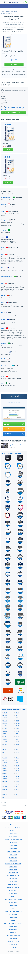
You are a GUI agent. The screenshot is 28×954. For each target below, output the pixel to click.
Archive (13, 896)
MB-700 (17, 786)
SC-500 (5, 731)
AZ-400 (17, 747)
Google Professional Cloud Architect (13, 923)
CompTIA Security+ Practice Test (13, 828)
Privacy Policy (14, 947)
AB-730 (17, 739)
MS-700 (17, 757)
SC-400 (5, 792)
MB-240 (5, 794)
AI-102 (17, 760)
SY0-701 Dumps (13, 830)
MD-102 (18, 723)
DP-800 (17, 741)
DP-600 (17, 731)
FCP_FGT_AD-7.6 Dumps (13, 941)
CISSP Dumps (13, 938)
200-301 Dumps (13, 842)
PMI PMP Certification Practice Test (13, 911)
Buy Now (14, 64)
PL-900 (5, 765)
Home (2, 10)
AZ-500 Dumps (13, 929)
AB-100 (5, 715)
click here (4, 75)
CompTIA (17, 6)
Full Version (8, 434)
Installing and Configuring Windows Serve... (17, 444)
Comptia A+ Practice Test (13, 851)
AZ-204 (5, 755)
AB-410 (17, 755)
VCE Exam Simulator (11, 405)
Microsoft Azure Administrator (13, 863)
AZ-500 (5, 736)
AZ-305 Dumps (13, 869)
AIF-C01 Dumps (13, 878)
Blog (13, 908)
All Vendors (13, 825)
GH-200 (17, 773)
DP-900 (17, 768)
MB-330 (17, 771)
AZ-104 (5, 712)
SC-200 (5, 723)
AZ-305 (17, 715)
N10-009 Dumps (13, 890)
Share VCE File (13, 860)
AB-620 (5, 739)
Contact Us (13, 932)
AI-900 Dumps (13, 854)
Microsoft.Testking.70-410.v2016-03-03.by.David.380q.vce (14, 108)
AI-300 (5, 747)
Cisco (10, 6)
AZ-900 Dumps (13, 902)
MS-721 (17, 776)
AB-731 (5, 741)
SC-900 (5, 749)
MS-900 (17, 794)
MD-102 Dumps (13, 914)
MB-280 (17, 784)
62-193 (5, 797)
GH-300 (5, 726)
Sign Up (6, 424)
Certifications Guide (13, 872)
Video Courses (13, 836)
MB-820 (5, 773)
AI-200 (5, 757)
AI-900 (17, 749)
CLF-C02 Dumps (13, 926)
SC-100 (17, 734)
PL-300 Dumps (13, 893)
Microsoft (3, 6)
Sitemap (13, 920)
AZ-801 (5, 744)
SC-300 (5, 718)
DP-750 (17, 752)
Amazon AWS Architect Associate (13, 899)
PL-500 (17, 792)
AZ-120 (17, 789)
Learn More (7, 429)
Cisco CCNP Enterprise (13, 887)
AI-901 (17, 726)
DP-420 (17, 781)
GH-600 (17, 779)
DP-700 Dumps (13, 857)
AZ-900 (17, 728)
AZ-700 (17, 736)
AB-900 (17, 718)
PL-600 (5, 776)
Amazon (25, 6)
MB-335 (5, 789)
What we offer (13, 848)
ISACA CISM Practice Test (13, 935)
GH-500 (5, 786)
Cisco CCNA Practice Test (13, 875)
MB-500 (5, 779)
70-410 (13, 10)
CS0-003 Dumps (13, 917)
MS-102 (5, 734)
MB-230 (17, 765)
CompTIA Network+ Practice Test (13, 839)
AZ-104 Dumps (13, 833)
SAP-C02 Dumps (13, 866)
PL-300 (17, 720)
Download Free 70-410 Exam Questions (13, 113)
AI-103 (17, 712)
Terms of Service (13, 944)
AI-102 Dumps (13, 881)
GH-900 (5, 781)
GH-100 (5, 784)
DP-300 (5, 760)
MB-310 (5, 768)
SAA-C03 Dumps (13, 845)
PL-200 (17, 763)
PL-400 (17, 744)
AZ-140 (5, 752)
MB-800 (5, 771)
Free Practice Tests (13, 884)
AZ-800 (5, 763)
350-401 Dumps (13, 905)
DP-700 (5, 720)
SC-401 (5, 728)
